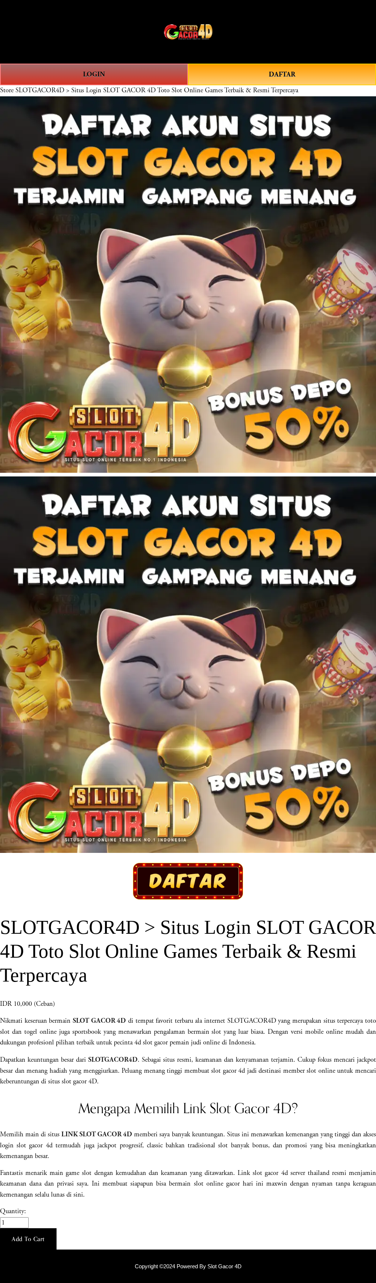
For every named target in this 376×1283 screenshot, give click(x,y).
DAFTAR (282, 74)
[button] (28, 1239)
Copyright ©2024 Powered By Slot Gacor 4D (188, 1266)
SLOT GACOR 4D (99, 1020)
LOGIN (94, 74)
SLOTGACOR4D (113, 1059)
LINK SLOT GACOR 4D (96, 1134)
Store (7, 90)
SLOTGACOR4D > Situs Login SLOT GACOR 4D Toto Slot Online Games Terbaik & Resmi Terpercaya (156, 90)
